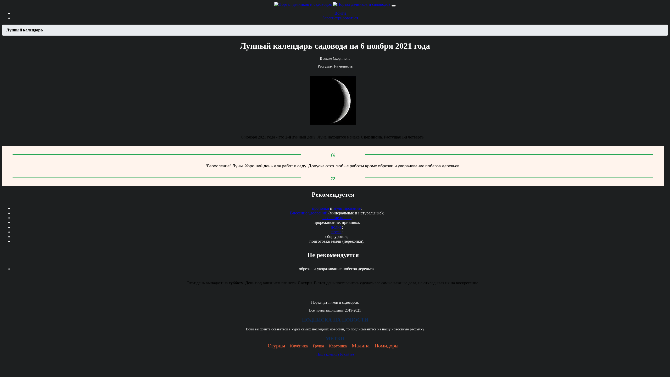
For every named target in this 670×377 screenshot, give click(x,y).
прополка (320, 208)
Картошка (338, 346)
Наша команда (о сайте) (335, 354)
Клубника (299, 346)
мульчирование (347, 208)
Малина (361, 345)
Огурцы (276, 345)
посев (336, 232)
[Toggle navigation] (394, 6)
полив (336, 227)
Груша (318, 346)
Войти (340, 13)
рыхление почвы (336, 217)
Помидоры (386, 345)
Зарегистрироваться (340, 18)
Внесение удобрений (308, 213)
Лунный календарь (24, 30)
